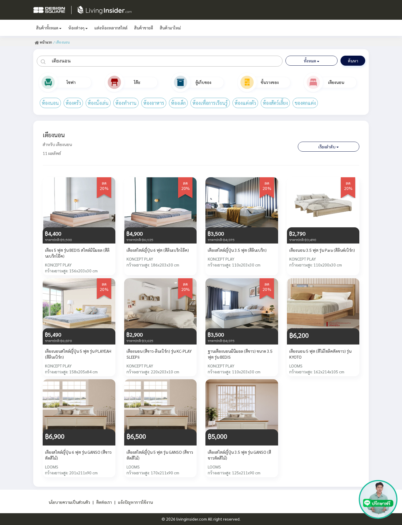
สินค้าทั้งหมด (47, 27)
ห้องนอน (50, 103)
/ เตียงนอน (61, 42)
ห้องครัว (73, 103)
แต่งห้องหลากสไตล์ (110, 27)
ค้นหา (353, 60)
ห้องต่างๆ (76, 27)
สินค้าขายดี (143, 27)
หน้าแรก (45, 42)
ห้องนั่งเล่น (98, 103)
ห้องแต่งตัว (245, 103)
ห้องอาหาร (153, 103)
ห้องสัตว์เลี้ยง (275, 103)
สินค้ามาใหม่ (170, 27)
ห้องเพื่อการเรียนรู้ (210, 103)
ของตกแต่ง (305, 103)
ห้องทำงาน (126, 103)
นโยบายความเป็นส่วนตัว (69, 502)
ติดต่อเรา (104, 502)
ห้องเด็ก (178, 103)
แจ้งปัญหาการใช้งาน (135, 502)
